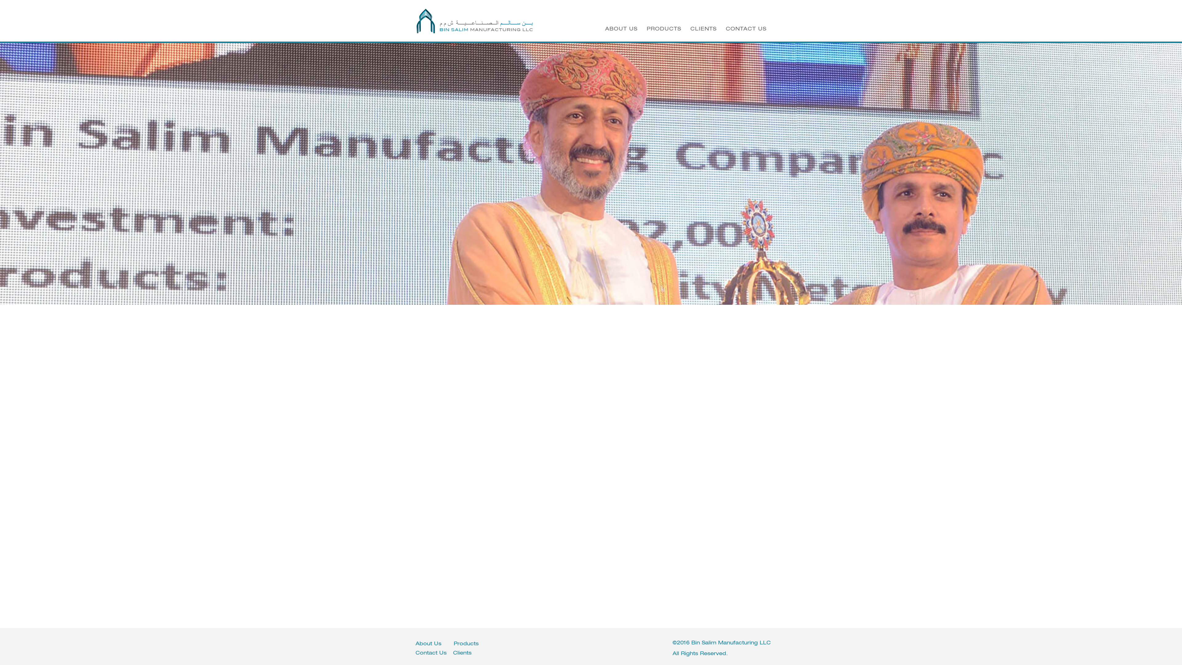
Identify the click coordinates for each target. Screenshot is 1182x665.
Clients (703, 29)
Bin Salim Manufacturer (475, 21)
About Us (621, 29)
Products (664, 29)
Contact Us (746, 29)
